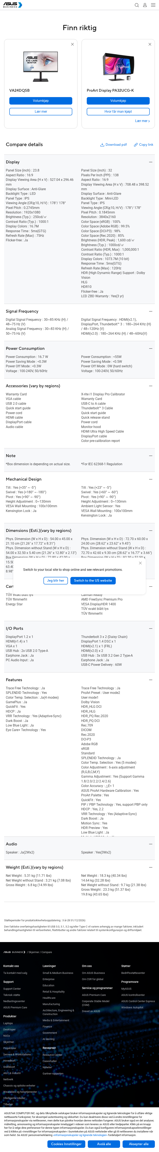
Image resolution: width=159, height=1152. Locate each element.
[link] (40, 111)
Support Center (12, 988)
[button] (136, 4)
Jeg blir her (55, 580)
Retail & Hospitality (54, 991)
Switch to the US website (93, 580)
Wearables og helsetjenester (20, 1091)
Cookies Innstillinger (66, 1144)
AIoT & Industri (12, 1073)
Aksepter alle (139, 1144)
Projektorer (9, 1048)
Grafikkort (9, 1066)
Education (48, 985)
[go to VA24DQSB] (41, 66)
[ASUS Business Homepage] (12, 5)
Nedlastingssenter (14, 1001)
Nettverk (8, 1079)
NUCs (6, 1035)
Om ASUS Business (93, 972)
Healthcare (49, 997)
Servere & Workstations (17, 1054)
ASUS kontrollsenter (133, 995)
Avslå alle (104, 1144)
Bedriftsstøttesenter (133, 972)
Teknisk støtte (11, 995)
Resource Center (52, 1054)
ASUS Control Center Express (138, 1001)
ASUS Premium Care (15, 1007)
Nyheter (47, 1067)
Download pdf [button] (116, 145)
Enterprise (48, 979)
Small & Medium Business (58, 972)
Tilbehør (8, 1104)
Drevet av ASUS (91, 1011)
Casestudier (50, 1061)
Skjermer (8, 1041)
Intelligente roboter (14, 1098)
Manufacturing (51, 1004)
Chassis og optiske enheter (19, 1085)
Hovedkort (9, 1060)
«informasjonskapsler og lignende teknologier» (80, 1135)
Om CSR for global (92, 979)
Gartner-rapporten (53, 1073)
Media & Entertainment (56, 1020)
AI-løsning (48, 1039)
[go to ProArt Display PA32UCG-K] (118, 66)
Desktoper (9, 1029)
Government (50, 1032)
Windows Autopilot (132, 1007)
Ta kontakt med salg (15, 972)
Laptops (8, 1023)
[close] (140, 563)
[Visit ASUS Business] (15, 952)
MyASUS (126, 988)
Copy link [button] (146, 145)
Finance (47, 1026)
